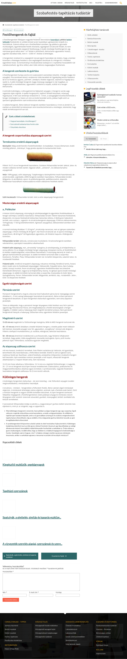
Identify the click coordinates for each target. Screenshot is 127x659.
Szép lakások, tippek (73, 644)
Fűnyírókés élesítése (18, 127)
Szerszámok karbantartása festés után (24, 124)
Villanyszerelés (92, 78)
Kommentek (92, 139)
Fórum (105, 139)
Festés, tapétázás (93, 57)
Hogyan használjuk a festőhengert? (23, 121)
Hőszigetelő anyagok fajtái (45, 629)
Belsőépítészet (71, 640)
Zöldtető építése (102, 637)
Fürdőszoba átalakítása (95, 60)
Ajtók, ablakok (92, 35)
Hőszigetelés (69, 3)
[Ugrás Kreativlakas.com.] (3, 25)
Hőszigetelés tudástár (43, 637)
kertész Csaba (88, 145)
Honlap (59, 592)
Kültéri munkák (92, 68)
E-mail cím (34, 592)
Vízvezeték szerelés (94, 82)
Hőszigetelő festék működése (46, 626)
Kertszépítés (92, 64)
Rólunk (99, 650)
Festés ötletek (81, 3)
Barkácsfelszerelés (94, 39)
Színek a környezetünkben (75, 637)
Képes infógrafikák (12, 649)
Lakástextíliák (71, 633)
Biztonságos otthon (103, 633)
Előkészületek (92, 53)
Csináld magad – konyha (95, 49)
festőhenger (8, 30)
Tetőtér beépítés (93, 75)
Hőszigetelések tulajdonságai (46, 633)
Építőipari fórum (102, 645)
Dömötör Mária (89, 163)
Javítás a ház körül (11, 626)
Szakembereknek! (111, 3)
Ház (90, 3)
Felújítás (98, 3)
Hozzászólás (8, 572)
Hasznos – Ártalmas (103, 629)
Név (5, 592)
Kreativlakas (8, 3)
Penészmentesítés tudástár (106, 626)
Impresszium (100, 654)
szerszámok (19, 30)
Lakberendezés (92, 71)
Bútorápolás (91, 46)
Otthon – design (56, 3)
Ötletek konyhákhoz (73, 626)
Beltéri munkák (92, 42)
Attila (85, 155)
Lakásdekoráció (71, 629)
